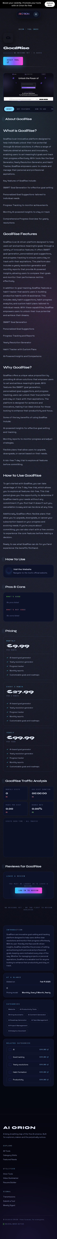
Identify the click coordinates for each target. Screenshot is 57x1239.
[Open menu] (36, 14)
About (9, 109)
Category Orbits (10, 1155)
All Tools (6, 1151)
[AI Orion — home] (25, 14)
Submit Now (50, 4)
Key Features (23, 109)
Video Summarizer (10, 1178)
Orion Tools (8, 1174)
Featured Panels (10, 1159)
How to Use (40, 109)
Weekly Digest (9, 1205)
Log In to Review (28, 890)
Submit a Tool (9, 1201)
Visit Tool (13, 60)
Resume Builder (9, 1182)
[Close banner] (53, 4)
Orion (21, 29)
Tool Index (32, 29)
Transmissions (9, 1197)
